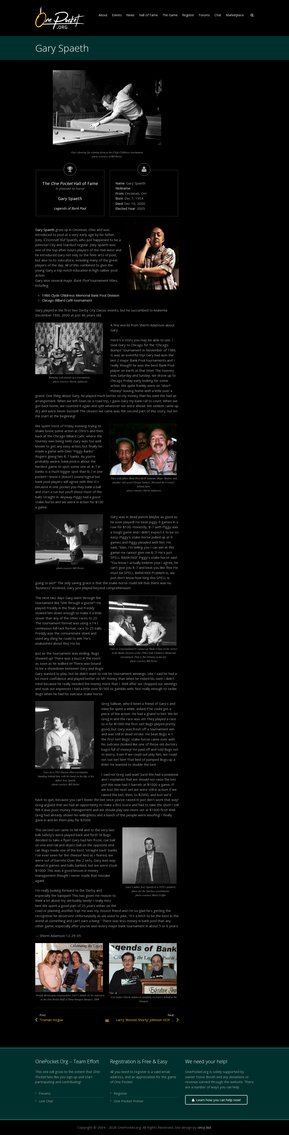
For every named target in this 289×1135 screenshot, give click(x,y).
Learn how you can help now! (218, 1100)
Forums (45, 1093)
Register (120, 1093)
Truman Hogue (51, 1019)
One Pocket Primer (129, 1101)
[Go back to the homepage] (61, 18)
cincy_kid (204, 1127)
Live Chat (46, 1101)
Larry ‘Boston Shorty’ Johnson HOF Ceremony (147, 1019)
